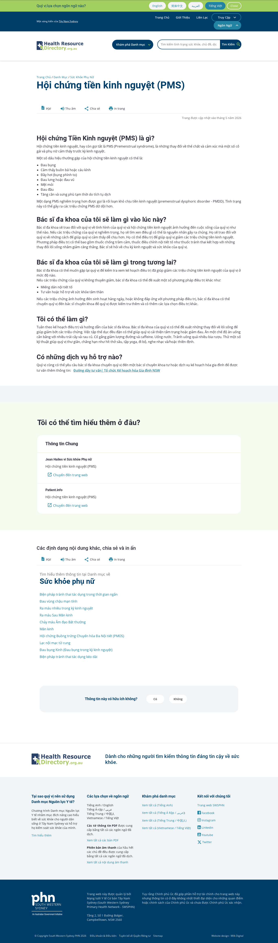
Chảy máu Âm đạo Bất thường (63, 622)
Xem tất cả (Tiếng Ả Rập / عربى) (163, 813)
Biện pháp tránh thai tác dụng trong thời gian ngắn (79, 594)
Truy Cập (224, 17)
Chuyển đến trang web (70, 475)
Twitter (206, 842)
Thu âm (70, 108)
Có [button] (155, 699)
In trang (119, 108)
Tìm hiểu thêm (41, 835)
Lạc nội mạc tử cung (55, 643)
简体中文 (177, 6)
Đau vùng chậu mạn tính (58, 601)
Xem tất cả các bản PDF (102, 840)
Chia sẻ (94, 108)
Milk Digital (237, 935)
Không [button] (178, 699)
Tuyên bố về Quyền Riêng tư (135, 935)
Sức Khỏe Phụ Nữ (82, 77)
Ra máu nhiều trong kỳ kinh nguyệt (66, 608)
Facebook (207, 813)
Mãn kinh (47, 629)
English (157, 6)
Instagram (208, 820)
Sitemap (158, 935)
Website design (220, 935)
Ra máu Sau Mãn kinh (56, 615)
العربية (196, 6)
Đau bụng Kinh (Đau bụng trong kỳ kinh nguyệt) (76, 650)
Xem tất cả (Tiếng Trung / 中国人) (164, 820)
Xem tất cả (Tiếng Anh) (157, 805)
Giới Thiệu (183, 17)
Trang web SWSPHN (210, 805)
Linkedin (207, 828)
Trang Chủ (162, 17)
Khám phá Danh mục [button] (130, 44)
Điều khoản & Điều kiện (103, 935)
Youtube (207, 835)
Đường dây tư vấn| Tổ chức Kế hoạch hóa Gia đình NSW (116, 370)
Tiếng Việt (215, 6)
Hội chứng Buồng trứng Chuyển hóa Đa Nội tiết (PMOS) (82, 636)
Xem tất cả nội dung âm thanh (107, 862)
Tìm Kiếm (228, 44)
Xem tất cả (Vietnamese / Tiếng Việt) (166, 828)
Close (234, 6)
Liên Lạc (202, 17)
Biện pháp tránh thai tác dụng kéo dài (68, 656)
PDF (48, 109)
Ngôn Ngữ (225, 25)
